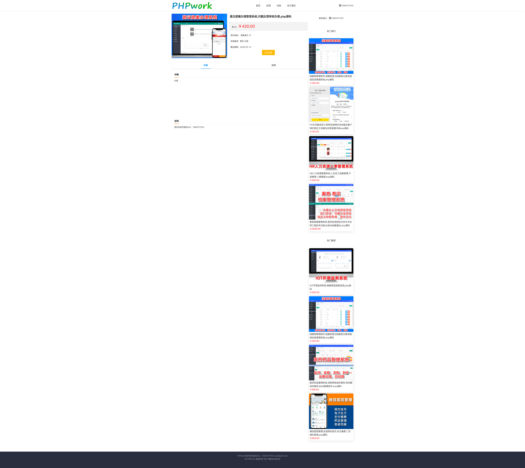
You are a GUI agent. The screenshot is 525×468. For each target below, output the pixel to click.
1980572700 (347, 5)
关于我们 (291, 5)
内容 (279, 5)
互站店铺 (268, 52)
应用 (268, 5)
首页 (258, 5)
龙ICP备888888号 (272, 459)
